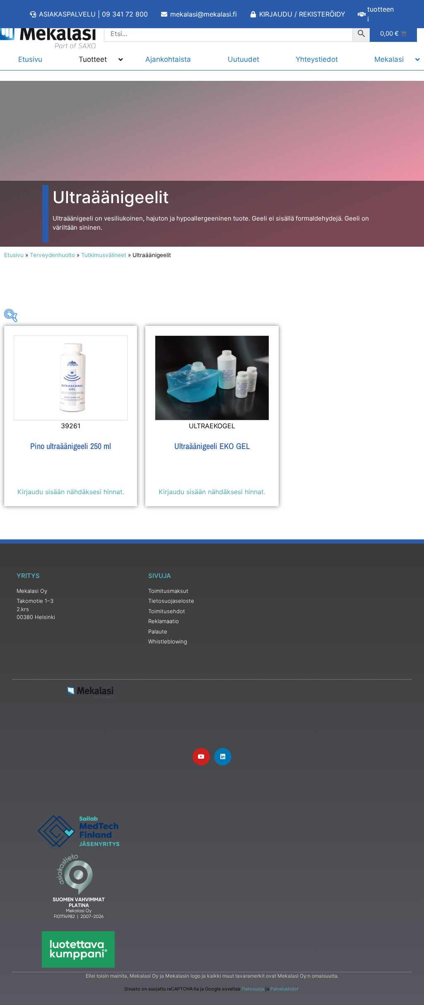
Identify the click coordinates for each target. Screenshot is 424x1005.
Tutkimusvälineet (103, 255)
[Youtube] (201, 756)
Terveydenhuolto (52, 255)
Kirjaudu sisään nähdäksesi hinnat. (70, 492)
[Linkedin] (222, 756)
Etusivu (14, 255)
